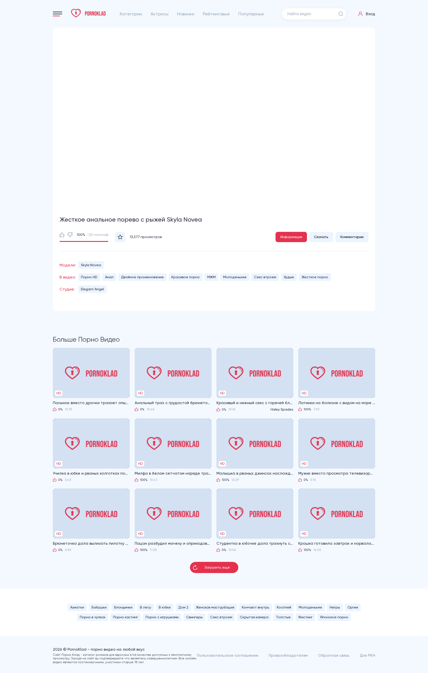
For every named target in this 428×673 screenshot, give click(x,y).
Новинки (185, 14)
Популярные (251, 14)
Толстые (283, 617)
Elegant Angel (92, 289)
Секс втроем (265, 277)
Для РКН (367, 655)
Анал (109, 277)
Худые (289, 277)
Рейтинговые (216, 14)
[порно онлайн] (88, 13)
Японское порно (334, 617)
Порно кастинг (125, 617)
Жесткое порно (315, 277)
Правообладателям (288, 655)
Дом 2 (183, 607)
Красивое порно (185, 277)
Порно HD (89, 277)
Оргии (353, 607)
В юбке (165, 607)
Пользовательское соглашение (227, 655)
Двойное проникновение (142, 277)
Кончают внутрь (255, 607)
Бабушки (99, 607)
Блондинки (123, 607)
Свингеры (194, 617)
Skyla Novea (91, 265)
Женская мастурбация (215, 607)
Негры (335, 607)
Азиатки (77, 607)
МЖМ (211, 277)
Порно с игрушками (162, 617)
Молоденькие (235, 277)
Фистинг (305, 617)
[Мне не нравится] (70, 235)
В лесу (145, 607)
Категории (131, 14)
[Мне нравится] (62, 235)
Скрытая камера (254, 617)
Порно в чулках (92, 617)
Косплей (284, 607)
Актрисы (159, 14)
